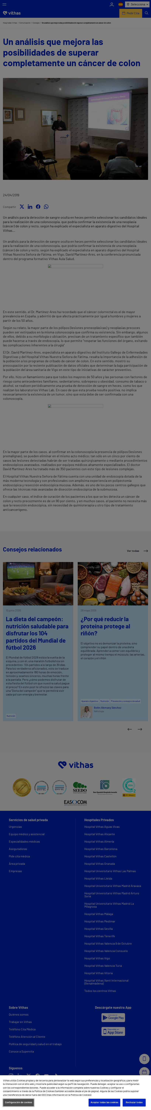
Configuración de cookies (18, 1102)
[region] (75, 1092)
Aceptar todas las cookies (104, 1102)
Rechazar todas (134, 1102)
